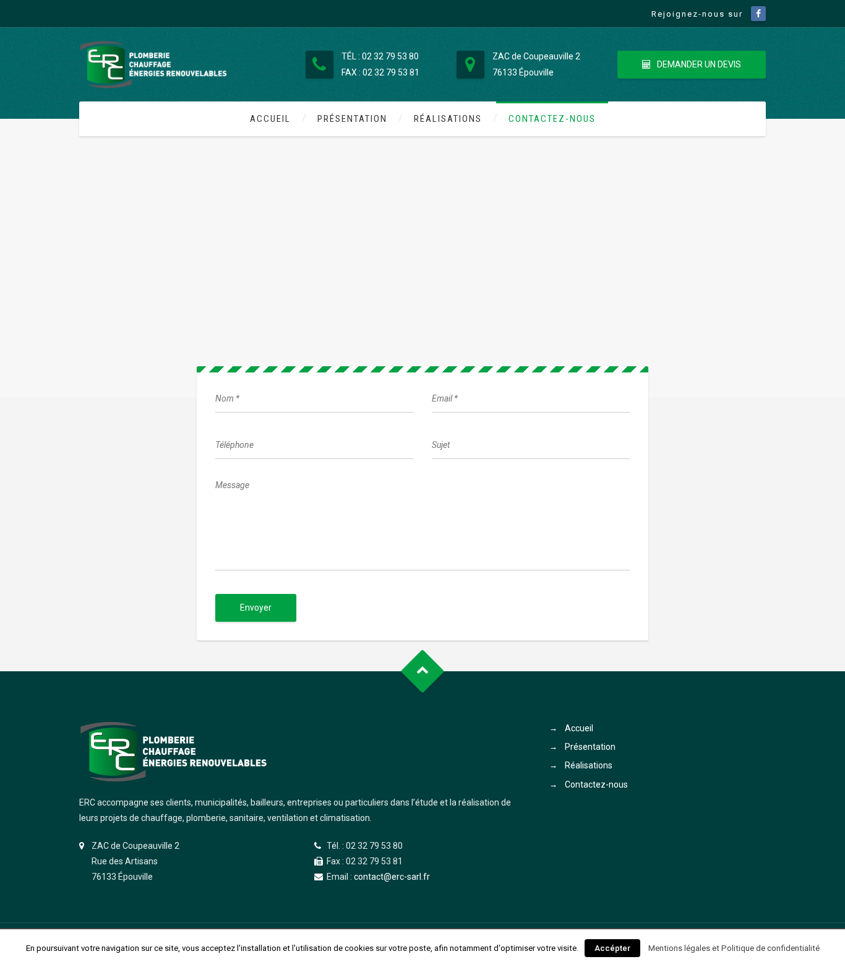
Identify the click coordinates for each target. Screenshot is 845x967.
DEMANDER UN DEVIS (699, 64)
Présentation (352, 118)
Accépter (612, 948)
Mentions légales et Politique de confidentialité (734, 948)
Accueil (270, 118)
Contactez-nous (552, 118)
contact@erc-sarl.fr (392, 877)
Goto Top (423, 672)
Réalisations (448, 118)
